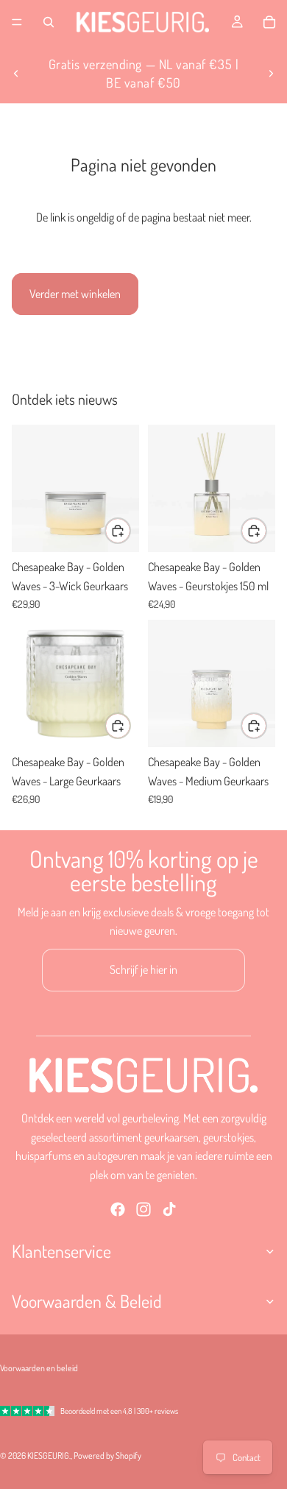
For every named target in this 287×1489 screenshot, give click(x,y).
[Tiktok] (169, 1210)
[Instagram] (143, 1210)
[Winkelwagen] (269, 22)
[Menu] (17, 22)
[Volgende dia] (271, 73)
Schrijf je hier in (143, 969)
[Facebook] (118, 1210)
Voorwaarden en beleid (39, 1367)
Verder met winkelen (75, 293)
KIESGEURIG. (49, 1455)
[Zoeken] (48, 22)
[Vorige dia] (16, 73)
